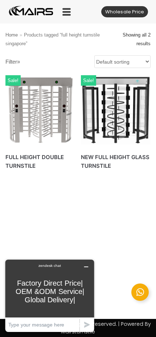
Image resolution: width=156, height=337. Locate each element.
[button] (67, 11)
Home (11, 35)
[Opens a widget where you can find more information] (50, 295)
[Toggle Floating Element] (140, 292)
